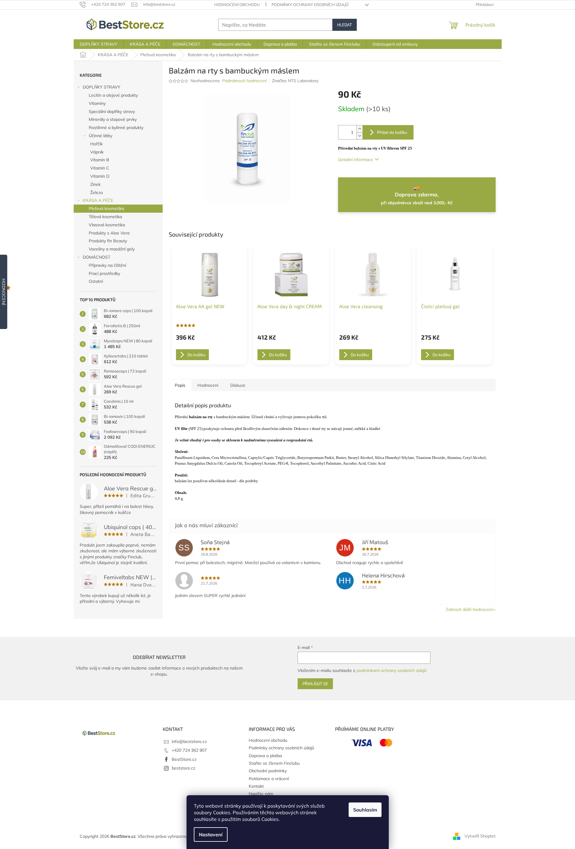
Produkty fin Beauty (108, 241)
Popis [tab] (180, 385)
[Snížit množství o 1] (359, 135)
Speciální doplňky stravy (112, 111)
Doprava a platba (265, 755)
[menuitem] (98, 44)
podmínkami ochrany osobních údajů (391, 670)
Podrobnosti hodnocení (244, 80)
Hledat (344, 24)
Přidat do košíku (392, 132)
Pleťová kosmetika (106, 208)
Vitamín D (99, 176)
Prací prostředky (104, 273)
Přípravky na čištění (107, 265)
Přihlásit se (315, 683)
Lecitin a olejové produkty (113, 95)
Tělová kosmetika (105, 216)
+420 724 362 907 (189, 750)
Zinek (95, 184)
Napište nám (261, 793)
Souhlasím (365, 810)
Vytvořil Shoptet (480, 836)
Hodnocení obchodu (237, 4)
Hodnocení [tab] (207, 385)
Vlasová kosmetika (107, 225)
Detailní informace (355, 159)
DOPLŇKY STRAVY (101, 87)
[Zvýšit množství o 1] (359, 128)
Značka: (295, 80)
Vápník (97, 152)
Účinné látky (100, 135)
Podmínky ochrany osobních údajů (310, 4)
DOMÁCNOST (96, 257)
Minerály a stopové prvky (113, 119)
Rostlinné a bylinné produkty (116, 127)
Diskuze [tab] (237, 385)
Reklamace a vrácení (269, 778)
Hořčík (96, 144)
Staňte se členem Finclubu (274, 763)
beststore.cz (183, 768)
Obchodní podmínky (268, 770)
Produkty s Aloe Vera (109, 233)
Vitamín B (99, 160)
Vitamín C (99, 168)
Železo (96, 192)
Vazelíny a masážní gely (112, 249)
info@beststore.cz (189, 741)
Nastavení (210, 834)
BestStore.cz (184, 759)
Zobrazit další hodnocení (469, 609)
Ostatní (96, 281)
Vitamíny (97, 103)
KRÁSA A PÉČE (98, 200)
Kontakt (256, 786)
